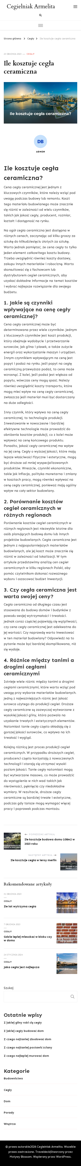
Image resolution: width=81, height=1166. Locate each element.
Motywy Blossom (21, 1156)
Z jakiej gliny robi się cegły (23, 1022)
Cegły (31, 54)
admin (40, 151)
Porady (9, 1112)
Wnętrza (10, 1124)
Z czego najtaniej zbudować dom (27, 1039)
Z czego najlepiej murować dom (26, 1056)
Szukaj (8, 988)
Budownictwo (13, 1078)
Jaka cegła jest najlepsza (21, 967)
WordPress (63, 1156)
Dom (7, 1101)
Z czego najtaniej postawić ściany (28, 1047)
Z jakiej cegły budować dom (24, 1031)
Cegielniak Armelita (31, 6)
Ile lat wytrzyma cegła (20, 906)
